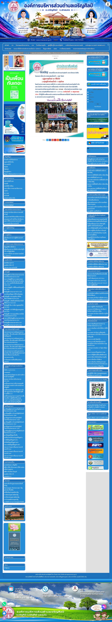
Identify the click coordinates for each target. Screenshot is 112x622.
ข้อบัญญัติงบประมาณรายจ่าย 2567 (13, 322)
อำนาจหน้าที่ (7, 164)
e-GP (2, 309)
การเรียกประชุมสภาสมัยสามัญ (11, 497)
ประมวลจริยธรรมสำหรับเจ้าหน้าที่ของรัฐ (97, 197)
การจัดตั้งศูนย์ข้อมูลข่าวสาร (11, 440)
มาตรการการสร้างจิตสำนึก (94, 339)
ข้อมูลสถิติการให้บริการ (10, 247)
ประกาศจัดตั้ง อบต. (9, 181)
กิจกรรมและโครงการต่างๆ (22, 45)
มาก (90, 94)
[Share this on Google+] (53, 140)
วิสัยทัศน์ (6, 169)
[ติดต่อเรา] (2, 312)
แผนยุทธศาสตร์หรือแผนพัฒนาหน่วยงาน (14, 216)
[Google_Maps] (4, 609)
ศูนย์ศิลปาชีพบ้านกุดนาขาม (94, 409)
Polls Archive (90, 109)
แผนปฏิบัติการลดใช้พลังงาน (94, 211)
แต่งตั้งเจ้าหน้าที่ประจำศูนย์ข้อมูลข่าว (13, 437)
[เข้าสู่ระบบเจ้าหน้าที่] (2, 316)
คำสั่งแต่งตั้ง (90, 337)
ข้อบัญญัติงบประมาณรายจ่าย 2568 (13, 291)
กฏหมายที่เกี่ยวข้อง (9, 162)
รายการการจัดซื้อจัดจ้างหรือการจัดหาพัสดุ (97, 175)
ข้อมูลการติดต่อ (47, 49)
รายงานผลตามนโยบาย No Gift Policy (96, 280)
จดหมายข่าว (56, 56)
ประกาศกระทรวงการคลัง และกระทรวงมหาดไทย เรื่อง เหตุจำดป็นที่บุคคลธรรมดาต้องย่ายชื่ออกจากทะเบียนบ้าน (14, 353)
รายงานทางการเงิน (9, 357)
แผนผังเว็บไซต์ (80, 576)
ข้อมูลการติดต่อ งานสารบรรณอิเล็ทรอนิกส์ (97, 418)
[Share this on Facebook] (50, 140)
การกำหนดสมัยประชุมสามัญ (11, 499)
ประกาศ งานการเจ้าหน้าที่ (10, 267)
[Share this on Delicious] (68, 140)
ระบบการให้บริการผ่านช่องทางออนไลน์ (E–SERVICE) (27, 49)
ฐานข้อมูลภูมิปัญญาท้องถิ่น (11, 435)
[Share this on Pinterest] (55, 140)
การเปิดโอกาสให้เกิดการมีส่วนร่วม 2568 (97, 264)
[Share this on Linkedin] (65, 140)
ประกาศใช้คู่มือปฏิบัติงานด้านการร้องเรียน (97, 228)
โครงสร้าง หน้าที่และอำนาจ (11, 159)
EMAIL (55, 49)
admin (56, 58)
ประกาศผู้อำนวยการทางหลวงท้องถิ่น (96, 163)
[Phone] (4, 604)
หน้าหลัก (7, 45)
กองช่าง (6, 191)
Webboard (8, 49)
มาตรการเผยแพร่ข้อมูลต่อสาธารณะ (96, 352)
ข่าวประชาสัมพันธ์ (8, 205)
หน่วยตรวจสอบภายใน (9, 198)
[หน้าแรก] (2, 298)
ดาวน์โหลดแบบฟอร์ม (65, 49)
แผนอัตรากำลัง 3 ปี (9, 265)
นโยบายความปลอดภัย (49, 576)
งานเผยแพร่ (7, 372)
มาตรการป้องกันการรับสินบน (94, 359)
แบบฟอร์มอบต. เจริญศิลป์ (10, 465)
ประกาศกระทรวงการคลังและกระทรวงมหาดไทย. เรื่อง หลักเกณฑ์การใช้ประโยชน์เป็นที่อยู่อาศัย (14, 334)
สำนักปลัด (6, 195)
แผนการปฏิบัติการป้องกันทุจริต (95, 307)
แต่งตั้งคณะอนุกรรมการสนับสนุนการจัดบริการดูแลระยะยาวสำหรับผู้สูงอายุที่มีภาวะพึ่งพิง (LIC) (14, 391)
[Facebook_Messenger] (4, 613)
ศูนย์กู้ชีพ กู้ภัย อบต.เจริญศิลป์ (55, 45)
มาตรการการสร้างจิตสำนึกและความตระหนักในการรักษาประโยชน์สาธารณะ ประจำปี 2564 (97, 343)
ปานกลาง (91, 97)
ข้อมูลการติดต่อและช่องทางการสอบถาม (14, 174)
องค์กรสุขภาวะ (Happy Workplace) (95, 45)
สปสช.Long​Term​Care (9, 370)
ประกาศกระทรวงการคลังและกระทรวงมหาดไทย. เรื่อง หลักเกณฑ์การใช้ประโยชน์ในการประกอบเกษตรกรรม (14, 340)
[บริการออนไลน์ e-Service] (2, 301)
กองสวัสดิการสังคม (8, 186)
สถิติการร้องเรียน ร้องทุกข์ (10, 471)
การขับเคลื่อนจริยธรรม (93, 200)
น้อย (90, 99)
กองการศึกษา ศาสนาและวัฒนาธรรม (13, 188)
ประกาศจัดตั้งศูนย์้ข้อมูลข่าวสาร (12, 444)
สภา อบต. (6, 193)
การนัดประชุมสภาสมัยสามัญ (11, 494)
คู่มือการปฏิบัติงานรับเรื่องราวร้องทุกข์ (96, 230)
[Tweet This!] (47, 140)
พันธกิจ (6, 167)
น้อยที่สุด (91, 102)
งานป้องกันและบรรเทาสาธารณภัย (74, 45)
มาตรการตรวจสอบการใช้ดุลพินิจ (95, 366)
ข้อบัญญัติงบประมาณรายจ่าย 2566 (13, 325)
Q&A (5, 230)
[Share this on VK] (60, 140)
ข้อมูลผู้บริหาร (7, 171)
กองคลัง (6, 183)
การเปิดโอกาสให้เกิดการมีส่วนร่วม (95, 266)
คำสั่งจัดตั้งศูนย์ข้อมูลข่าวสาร (11, 442)
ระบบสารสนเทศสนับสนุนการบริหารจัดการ (83, 49)
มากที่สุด (91, 92)
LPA (33, 45)
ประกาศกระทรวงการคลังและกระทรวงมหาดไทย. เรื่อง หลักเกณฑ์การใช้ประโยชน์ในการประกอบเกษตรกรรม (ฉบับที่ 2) (14, 346)
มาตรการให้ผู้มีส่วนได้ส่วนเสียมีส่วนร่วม (97, 354)
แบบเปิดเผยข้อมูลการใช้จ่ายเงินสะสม (13, 294)
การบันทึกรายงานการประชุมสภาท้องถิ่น (14, 502)
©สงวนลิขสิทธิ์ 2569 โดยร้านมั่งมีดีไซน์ (34, 576)
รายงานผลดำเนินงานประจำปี (11, 223)
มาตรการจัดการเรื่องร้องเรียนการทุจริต (97, 357)
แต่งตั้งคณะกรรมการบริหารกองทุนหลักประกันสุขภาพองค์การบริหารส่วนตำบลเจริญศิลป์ (14, 385)
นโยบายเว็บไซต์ (72, 576)
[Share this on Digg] (63, 140)
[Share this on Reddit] (58, 140)
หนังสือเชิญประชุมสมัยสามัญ (11, 492)
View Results (97, 106)
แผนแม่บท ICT (8, 476)
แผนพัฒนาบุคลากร (9, 263)
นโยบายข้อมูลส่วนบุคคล (62, 576)
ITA (12, 45)
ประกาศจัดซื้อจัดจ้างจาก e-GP (94, 177)
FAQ (86, 576)
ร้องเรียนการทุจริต (40, 45)
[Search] (108, 45)
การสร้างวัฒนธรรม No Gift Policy (95, 278)
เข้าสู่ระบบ (6, 568)
